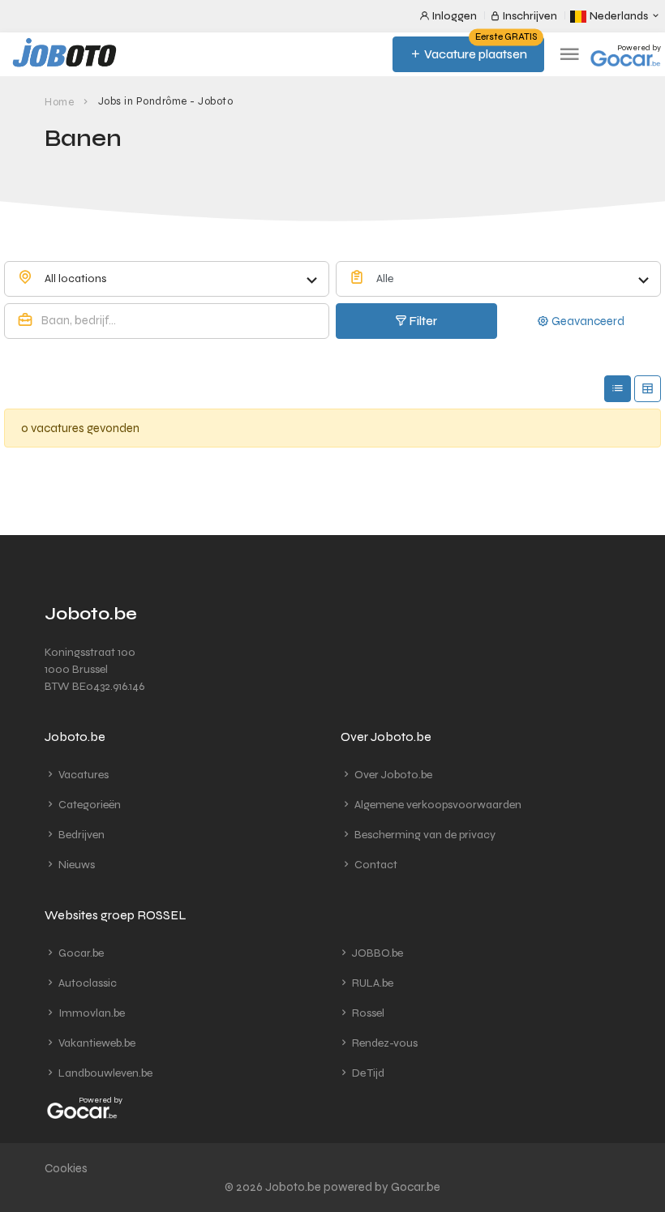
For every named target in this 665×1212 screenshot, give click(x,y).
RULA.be (371, 983)
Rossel (367, 1013)
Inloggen (453, 16)
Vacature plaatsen (479, 49)
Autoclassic (86, 983)
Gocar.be (80, 953)
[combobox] (166, 279)
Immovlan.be (90, 1013)
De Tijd (367, 1073)
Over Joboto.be (392, 775)
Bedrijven (80, 835)
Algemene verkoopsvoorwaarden (436, 805)
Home (59, 102)
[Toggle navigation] (569, 54)
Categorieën (88, 805)
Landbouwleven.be (104, 1073)
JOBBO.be (376, 953)
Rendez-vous (384, 1043)
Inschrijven (528, 16)
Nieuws (75, 865)
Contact (374, 865)
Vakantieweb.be (95, 1043)
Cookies (66, 1168)
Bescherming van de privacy (424, 835)
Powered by (639, 48)
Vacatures (82, 775)
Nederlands (618, 16)
